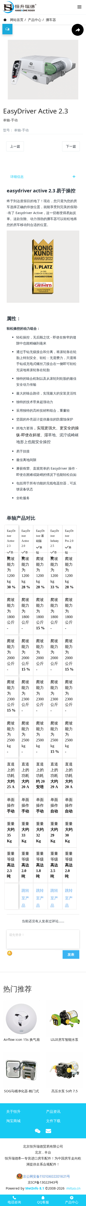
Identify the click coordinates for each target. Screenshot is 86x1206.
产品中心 (34, 19)
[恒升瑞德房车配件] (19, 6)
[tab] (43, 176)
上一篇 (15, 146)
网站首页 (16, 19)
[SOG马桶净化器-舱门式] (21, 1069)
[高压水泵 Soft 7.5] (64, 1069)
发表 (71, 954)
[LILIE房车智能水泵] (64, 1018)
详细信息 (17, 176)
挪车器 (51, 19)
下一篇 (71, 146)
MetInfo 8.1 (34, 1188)
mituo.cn (73, 1188)
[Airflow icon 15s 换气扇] (21, 1018)
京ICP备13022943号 (43, 1182)
